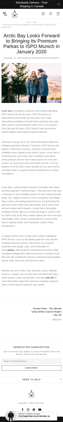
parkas (11, 250)
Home (28, 22)
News (35, 22)
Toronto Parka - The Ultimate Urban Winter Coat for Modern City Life (46, 311)
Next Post (57, 319)
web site (49, 277)
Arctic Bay (15, 14)
